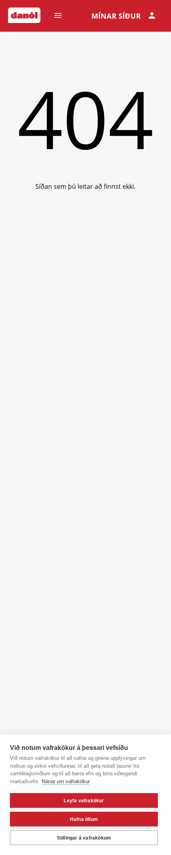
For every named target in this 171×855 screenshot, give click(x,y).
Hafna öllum (84, 819)
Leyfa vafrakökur (84, 800)
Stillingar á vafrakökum (84, 838)
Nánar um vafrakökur (66, 781)
